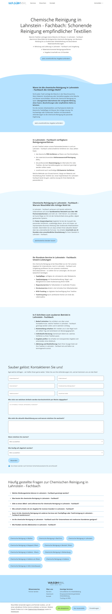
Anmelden (97, 3)
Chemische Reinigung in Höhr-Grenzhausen (25, 566)
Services (33, 3)
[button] (56, 493)
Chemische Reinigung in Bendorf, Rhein (58, 545)
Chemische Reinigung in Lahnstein (80, 538)
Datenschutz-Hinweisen (36, 609)
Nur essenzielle (79, 608)
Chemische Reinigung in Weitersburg (57, 552)
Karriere (48, 592)
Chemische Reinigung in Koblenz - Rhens (24, 552)
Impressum (15, 612)
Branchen (42, 3)
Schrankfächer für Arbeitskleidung (70, 592)
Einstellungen (94, 608)
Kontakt (52, 3)
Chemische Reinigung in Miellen (21, 538)
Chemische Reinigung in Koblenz (57, 559)
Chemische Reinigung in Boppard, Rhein (24, 545)
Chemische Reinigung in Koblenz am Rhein (25, 559)
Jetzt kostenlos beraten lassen (45, 241)
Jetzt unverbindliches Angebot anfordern (56, 59)
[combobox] (80, 386)
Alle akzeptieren (63, 608)
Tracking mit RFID (65, 598)
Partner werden (33, 592)
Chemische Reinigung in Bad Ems (50, 538)
